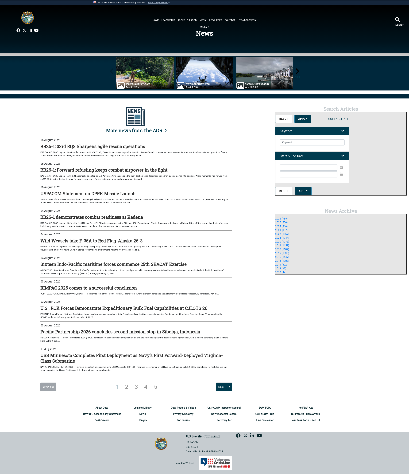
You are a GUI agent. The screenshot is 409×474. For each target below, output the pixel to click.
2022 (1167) (282, 233)
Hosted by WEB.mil (184, 463)
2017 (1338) (282, 253)
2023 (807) (281, 230)
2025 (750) (281, 222)
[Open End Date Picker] (341, 174)
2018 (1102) (282, 249)
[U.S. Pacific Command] (27, 17)
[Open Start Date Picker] (341, 167)
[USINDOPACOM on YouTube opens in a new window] (36, 30)
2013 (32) (280, 268)
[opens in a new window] (18, 30)
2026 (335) (281, 218)
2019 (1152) (282, 245)
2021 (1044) (282, 237)
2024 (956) (281, 226)
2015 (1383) (282, 260)
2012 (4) (280, 272)
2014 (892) (281, 264)
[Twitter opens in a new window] (24, 30)
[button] (159, 2)
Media (203, 27)
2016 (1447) (282, 257)
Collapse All (338, 119)
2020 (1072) (282, 241)
